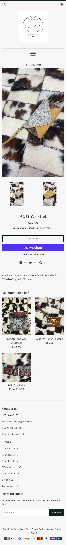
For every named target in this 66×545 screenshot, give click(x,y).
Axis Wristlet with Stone (49, 338)
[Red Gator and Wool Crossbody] (16, 316)
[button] (33, 227)
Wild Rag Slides (16, 385)
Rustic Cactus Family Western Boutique (36, 529)
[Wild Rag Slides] (16, 367)
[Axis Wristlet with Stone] (49, 316)
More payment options (33, 254)
